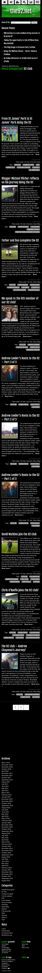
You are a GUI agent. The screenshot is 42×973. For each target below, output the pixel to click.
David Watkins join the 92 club (19, 534)
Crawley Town (28, 164)
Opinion (4, 909)
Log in (4, 928)
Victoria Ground (20, 290)
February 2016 (7, 820)
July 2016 (5, 810)
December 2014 (7, 848)
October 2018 (6, 769)
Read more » (27, 336)
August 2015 (6, 833)
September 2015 (7, 831)
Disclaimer (5, 966)
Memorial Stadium (33, 349)
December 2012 (7, 872)
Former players (7, 896)
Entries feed (6, 931)
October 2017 (6, 777)
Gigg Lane (24, 579)
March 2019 (6, 762)
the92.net (21, 11)
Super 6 (4, 917)
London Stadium (13, 287)
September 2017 (7, 780)
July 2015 (5, 835)
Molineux (25, 287)
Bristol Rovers (34, 344)
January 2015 (6, 846)
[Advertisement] (21, 92)
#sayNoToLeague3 (8, 889)
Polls (3, 913)
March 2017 (6, 792)
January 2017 (6, 797)
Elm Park (36, 697)
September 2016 (7, 805)
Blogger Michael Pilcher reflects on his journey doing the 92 (20, 180)
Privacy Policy (6, 965)
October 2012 (6, 876)
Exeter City (10, 167)
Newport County (33, 229)
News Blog (36, 224)
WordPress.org (7, 935)
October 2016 (6, 803)
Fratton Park (23, 226)
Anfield (4, 946)
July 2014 (5, 859)
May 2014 (5, 863)
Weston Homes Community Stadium (27, 232)
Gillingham (35, 226)
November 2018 (7, 767)
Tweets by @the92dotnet (10, 66)
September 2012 (7, 878)
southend (36, 407)
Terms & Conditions (7, 961)
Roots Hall (35, 404)
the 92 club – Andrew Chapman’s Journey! (14, 648)
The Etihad (5, 952)
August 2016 (6, 808)
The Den (36, 581)
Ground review (35, 162)
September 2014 (7, 855)
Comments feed (7, 933)
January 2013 (6, 870)
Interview (29, 224)
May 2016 (5, 814)
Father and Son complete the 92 (20, 240)
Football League (24, 167)
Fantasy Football (7, 894)
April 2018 (5, 771)
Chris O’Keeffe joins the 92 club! (20, 590)
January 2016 (6, 823)
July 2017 (5, 784)
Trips (3, 919)
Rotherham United (33, 637)
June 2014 (5, 861)
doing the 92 (35, 284)
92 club (27, 162)
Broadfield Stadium (32, 694)
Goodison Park (18, 635)
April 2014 (5, 865)
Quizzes (4, 915)
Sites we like (25, 947)
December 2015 (7, 825)
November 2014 (7, 850)
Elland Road (34, 576)
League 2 (36, 167)
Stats (23, 946)
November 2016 (7, 801)
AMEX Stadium (23, 284)
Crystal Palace (22, 347)
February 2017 (7, 795)
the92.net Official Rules (8, 960)
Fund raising (6, 900)
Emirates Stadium (12, 579)
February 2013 (7, 868)
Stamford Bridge (6, 949)
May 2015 (5, 838)
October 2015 (6, 829)
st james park (34, 170)
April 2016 (5, 816)
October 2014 (6, 853)
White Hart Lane (6, 951)
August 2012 (6, 880)
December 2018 (7, 765)
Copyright (4, 963)
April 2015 (5, 840)
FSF (3, 898)
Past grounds (6, 911)
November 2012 (7, 874)
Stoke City (35, 287)
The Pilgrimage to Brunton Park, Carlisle (19, 47)
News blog (25, 944)
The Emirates (5, 947)
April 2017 (5, 790)
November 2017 (7, 775)
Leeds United (15, 581)
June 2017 (5, 786)
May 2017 (5, 788)
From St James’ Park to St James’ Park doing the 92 (17, 120)
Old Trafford (5, 944)
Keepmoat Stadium (33, 635)
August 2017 (6, 782)
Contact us (5, 968)
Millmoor (20, 637)
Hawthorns (35, 579)
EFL (38, 164)
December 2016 (7, 799)
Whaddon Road (34, 290)
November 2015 (7, 827)
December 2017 (7, 773)
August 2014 (6, 857)
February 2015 (7, 844)
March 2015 (6, 842)
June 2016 (5, 812)
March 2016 (6, 818)
